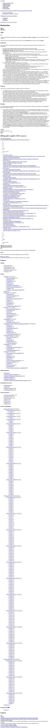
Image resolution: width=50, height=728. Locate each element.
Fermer (2, 129)
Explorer (3, 29)
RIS (1, 248)
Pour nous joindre (6, 8)
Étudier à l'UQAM (6, 4)
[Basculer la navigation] (17, 16)
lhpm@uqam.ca (25, 726)
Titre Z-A (27, 139)
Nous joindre (5, 20)
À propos (5, 19)
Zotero (11, 724)
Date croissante (10, 139)
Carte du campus (6, 6)
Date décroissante (3, 139)
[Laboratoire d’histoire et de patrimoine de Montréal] (27, 717)
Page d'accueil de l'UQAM (8, 3)
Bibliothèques (5, 7)
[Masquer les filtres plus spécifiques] (14, 276)
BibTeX (2, 252)
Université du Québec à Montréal (8, 725)
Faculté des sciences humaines (6, 10)
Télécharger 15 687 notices (7, 247)
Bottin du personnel (6, 5)
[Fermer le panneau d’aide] (1, 35)
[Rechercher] (1, 133)
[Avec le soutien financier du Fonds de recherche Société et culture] (30, 719)
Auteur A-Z (15, 139)
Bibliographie (5, 18)
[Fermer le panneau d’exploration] (1, 715)
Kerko (14, 724)
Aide (3, 28)
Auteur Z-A (20, 139)
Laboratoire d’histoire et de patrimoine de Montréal (22, 10)
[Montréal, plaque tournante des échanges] (8, 717)
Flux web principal (5, 256)
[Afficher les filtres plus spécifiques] (12, 276)
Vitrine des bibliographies (8, 12)
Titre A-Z (24, 139)
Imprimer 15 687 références (7, 245)
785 (3, 148)
